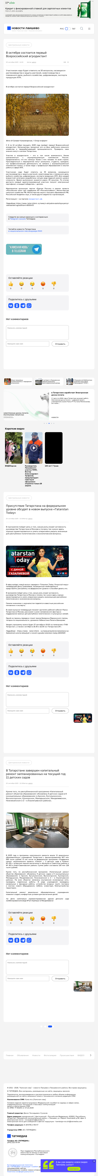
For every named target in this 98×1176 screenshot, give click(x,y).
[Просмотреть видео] (14, 448)
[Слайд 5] (53, 423)
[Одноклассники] (16, 305)
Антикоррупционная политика (20, 1165)
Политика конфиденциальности (20, 1171)
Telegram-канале (18, 219)
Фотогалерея (50, 1055)
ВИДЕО (81, 1055)
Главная (9, 1055)
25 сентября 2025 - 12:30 (14, 783)
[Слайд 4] (51, 423)
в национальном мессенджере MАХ (25, 231)
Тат (73, 29)
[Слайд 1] (44, 423)
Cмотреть (74, 1169)
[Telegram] (23, 305)
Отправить (60, 344)
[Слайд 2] (46, 423)
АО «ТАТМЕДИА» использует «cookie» (22, 1166)
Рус (62, 29)
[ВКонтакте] (10, 305)
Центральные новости (18, 45)
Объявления (23, 1055)
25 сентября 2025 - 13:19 (14, 518)
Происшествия (67, 1055)
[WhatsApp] (29, 305)
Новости (36, 1055)
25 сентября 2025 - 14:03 (14, 62)
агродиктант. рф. (36, 199)
